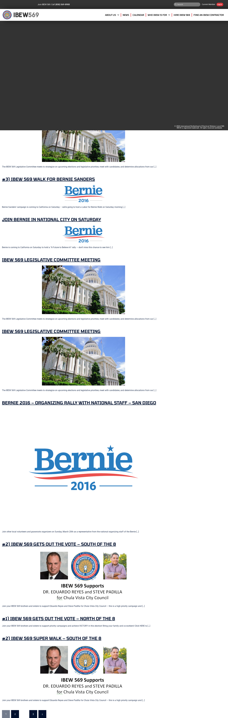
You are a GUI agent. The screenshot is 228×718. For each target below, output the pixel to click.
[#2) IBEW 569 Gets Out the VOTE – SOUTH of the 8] (83, 575)
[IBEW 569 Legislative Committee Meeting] (83, 289)
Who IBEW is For (157, 15)
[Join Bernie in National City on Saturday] (83, 234)
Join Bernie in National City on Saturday (51, 219)
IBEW (20, 15)
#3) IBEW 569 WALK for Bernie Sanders (48, 179)
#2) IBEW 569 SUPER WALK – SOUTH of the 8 (51, 638)
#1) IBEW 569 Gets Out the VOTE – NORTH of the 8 (58, 618)
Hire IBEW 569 (182, 15)
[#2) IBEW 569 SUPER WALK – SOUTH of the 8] (83, 669)
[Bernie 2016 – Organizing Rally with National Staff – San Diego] (83, 467)
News (126, 15)
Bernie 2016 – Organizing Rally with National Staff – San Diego (79, 402)
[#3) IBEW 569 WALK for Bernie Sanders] (83, 193)
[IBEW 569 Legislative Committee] (83, 137)
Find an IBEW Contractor (209, 15)
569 (33, 15)
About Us (110, 15)
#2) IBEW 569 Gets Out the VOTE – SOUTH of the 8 (59, 543)
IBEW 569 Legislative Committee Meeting (51, 259)
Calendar (138, 15)
